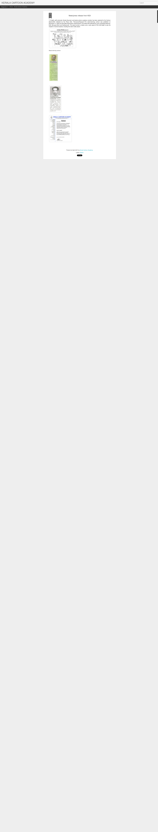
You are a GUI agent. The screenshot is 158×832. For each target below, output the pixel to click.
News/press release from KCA (80, 15)
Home (11, 7)
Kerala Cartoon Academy (86, 150)
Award (81, 152)
